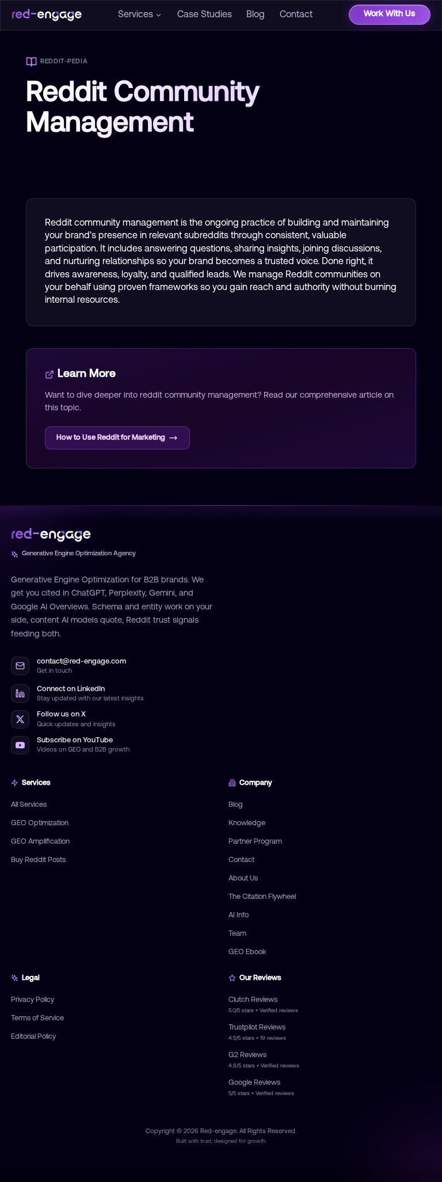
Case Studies (204, 15)
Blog (255, 15)
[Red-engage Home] (47, 15)
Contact (296, 15)
